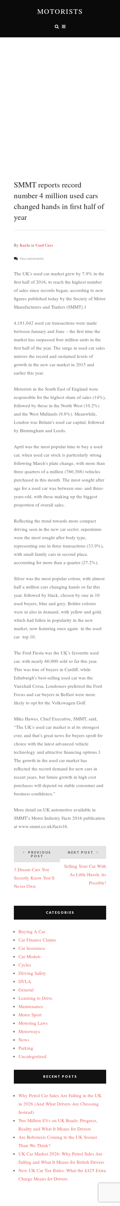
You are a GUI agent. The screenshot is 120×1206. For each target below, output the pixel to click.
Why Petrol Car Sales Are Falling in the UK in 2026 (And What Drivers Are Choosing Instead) (60, 1103)
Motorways (29, 1031)
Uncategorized (32, 1056)
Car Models (29, 956)
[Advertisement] (60, 100)
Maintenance (30, 1006)
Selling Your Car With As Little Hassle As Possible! (85, 868)
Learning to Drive (35, 998)
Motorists (60, 11)
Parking (25, 1048)
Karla (25, 245)
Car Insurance (31, 948)
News (23, 1039)
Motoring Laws (33, 1023)
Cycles (24, 965)
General (26, 990)
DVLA (24, 981)
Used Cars (44, 245)
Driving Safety (32, 973)
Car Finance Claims (37, 940)
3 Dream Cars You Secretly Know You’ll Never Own (34, 869)
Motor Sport (30, 1014)
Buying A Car (31, 931)
